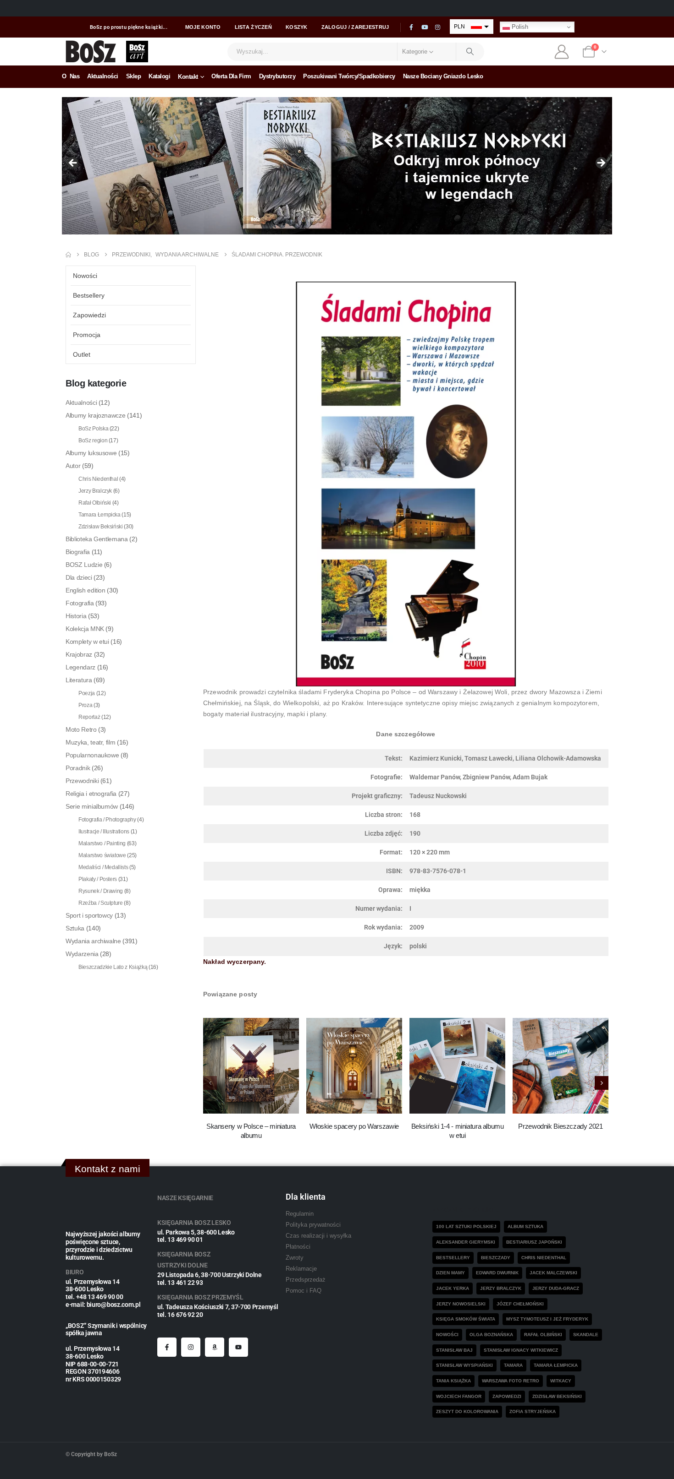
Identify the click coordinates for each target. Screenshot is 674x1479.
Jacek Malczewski (553, 1272)
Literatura (79, 680)
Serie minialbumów (92, 806)
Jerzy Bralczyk (95, 491)
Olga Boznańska (491, 1334)
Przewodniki (82, 780)
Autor (73, 465)
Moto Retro (81, 729)
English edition (85, 590)
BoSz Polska (93, 428)
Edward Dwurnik (497, 1272)
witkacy (560, 1380)
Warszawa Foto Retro (510, 1380)
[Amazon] (214, 1347)
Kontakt (188, 76)
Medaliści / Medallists (103, 867)
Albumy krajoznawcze (95, 415)
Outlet (81, 354)
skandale (585, 1334)
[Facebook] (411, 27)
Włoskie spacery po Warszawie (354, 1126)
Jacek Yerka (452, 1288)
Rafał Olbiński (94, 503)
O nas (70, 76)
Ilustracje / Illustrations (103, 831)
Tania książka (453, 1380)
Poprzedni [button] (73, 163)
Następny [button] (601, 163)
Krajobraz (79, 654)
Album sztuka (525, 1226)
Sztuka (75, 928)
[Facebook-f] (167, 1347)
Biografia (78, 551)
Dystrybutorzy (277, 76)
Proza (85, 705)
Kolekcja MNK (85, 628)
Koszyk (297, 27)
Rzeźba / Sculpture (100, 903)
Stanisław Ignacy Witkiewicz (521, 1350)
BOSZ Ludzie (84, 564)
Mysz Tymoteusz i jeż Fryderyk (547, 1318)
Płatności (298, 1247)
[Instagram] (438, 27)
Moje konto (203, 27)
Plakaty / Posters (97, 879)
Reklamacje (301, 1269)
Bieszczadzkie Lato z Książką (112, 967)
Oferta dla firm (231, 76)
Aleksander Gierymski (465, 1242)
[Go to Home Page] (68, 254)
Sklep (133, 76)
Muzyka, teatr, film (90, 742)
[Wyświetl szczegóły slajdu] (337, 165)
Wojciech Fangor (458, 1396)
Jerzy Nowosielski (461, 1303)
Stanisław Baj (454, 1350)
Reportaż (89, 717)
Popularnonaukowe (92, 755)
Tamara (513, 1365)
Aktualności (102, 76)
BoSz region (92, 440)
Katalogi (159, 76)
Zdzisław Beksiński (100, 526)
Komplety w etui (87, 641)
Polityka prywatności (313, 1225)
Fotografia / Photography (107, 819)
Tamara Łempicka (99, 514)
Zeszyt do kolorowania (467, 1411)
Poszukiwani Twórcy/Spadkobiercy (349, 76)
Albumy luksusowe (91, 453)
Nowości (85, 275)
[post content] (251, 1066)
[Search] (470, 52)
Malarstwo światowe (102, 855)
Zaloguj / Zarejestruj (355, 27)
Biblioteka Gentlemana (97, 539)
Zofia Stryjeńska (532, 1411)
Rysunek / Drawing (100, 891)
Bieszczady (495, 1257)
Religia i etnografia (91, 793)
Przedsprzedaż (306, 1280)
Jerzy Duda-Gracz (555, 1288)
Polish (519, 26)
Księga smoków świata (465, 1318)
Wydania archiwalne (93, 941)
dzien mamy (450, 1272)
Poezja (86, 693)
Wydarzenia (82, 953)
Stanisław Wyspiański (464, 1365)
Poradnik (78, 768)
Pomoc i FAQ (303, 1291)
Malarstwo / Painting (102, 843)
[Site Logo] (91, 51)
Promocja (86, 334)
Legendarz (80, 667)
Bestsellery (89, 295)
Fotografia (80, 603)
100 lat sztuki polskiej (466, 1226)
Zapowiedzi (89, 315)
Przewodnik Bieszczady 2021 (560, 1126)
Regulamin (300, 1214)
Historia (76, 616)
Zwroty (295, 1258)
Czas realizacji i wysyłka (318, 1236)
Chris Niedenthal (98, 479)
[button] (601, 1083)
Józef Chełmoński (520, 1303)
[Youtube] (425, 27)
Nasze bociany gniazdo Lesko (443, 76)
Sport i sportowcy (89, 915)
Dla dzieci (79, 577)
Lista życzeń (253, 27)
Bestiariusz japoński (534, 1242)
